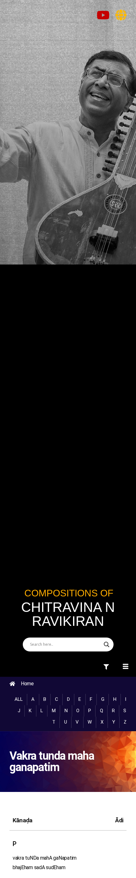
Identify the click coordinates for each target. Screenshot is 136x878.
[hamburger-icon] (106, 667)
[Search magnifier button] (106, 644)
